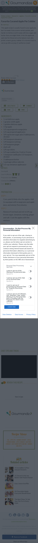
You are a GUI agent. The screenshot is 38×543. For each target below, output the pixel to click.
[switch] (30, 271)
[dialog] (19, 271)
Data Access (19, 314)
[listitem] (19, 266)
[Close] (34, 229)
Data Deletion (7, 314)
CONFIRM (12, 307)
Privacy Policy (31, 314)
